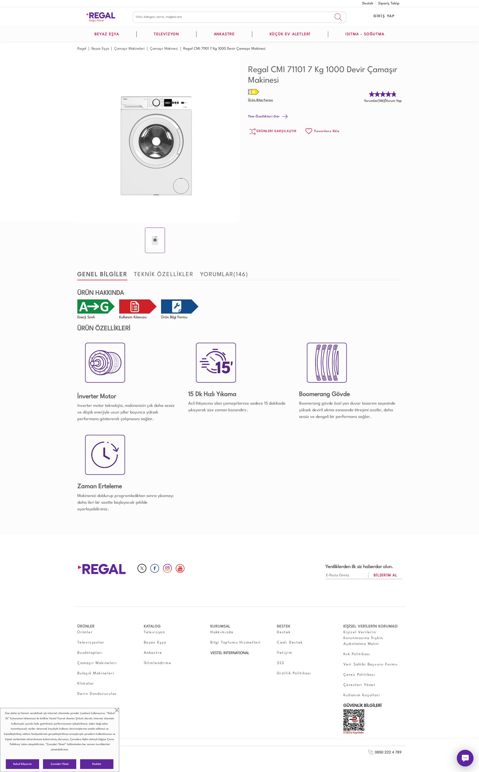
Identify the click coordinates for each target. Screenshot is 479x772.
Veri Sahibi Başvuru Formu (370, 664)
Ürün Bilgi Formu (260, 100)
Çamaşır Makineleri (97, 663)
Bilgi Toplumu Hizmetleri (235, 642)
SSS (280, 663)
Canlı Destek (290, 642)
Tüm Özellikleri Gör (264, 116)
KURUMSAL (220, 626)
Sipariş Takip (388, 3)
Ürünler (85, 632)
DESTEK (284, 626)
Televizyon (154, 632)
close (117, 710)
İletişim (284, 653)
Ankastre (153, 653)
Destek (367, 3)
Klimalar (85, 683)
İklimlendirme (157, 663)
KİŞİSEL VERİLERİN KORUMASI (370, 626)
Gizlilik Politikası (294, 673)
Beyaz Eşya (155, 642)
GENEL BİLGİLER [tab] (102, 274)
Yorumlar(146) (374, 101)
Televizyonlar (90, 642)
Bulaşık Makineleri (95, 673)
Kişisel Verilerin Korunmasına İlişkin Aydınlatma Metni (363, 638)
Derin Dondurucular (97, 694)
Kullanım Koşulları (361, 695)
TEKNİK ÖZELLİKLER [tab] (163, 274)
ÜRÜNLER (86, 626)
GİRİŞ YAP (384, 16)
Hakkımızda (221, 632)
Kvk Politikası (356, 654)
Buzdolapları (90, 653)
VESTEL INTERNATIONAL (229, 653)
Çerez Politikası (359, 675)
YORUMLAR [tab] (224, 274)
